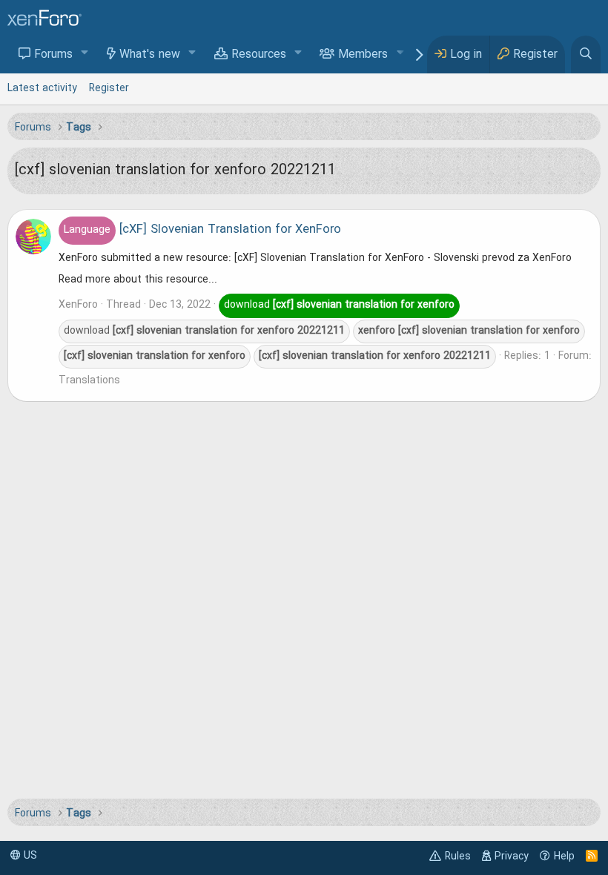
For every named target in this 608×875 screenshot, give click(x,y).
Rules (458, 856)
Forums (53, 55)
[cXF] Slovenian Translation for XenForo (202, 230)
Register (109, 88)
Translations (89, 380)
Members (363, 55)
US (29, 856)
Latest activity (42, 88)
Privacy (512, 856)
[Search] (586, 54)
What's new (149, 55)
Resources (258, 55)
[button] (85, 54)
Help (564, 856)
